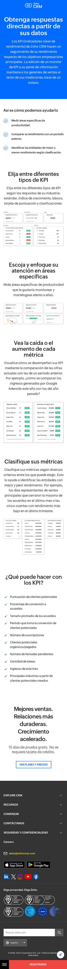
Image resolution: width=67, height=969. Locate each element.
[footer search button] (59, 932)
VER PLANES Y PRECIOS (33, 764)
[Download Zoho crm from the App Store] (14, 864)
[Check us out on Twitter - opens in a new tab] (13, 876)
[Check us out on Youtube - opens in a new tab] (28, 876)
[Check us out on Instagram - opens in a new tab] (20, 876)
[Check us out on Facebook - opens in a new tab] (36, 876)
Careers (9, 841)
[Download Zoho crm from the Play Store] (38, 864)
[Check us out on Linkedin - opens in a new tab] (6, 876)
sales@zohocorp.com (22, 853)
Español (14, 943)
